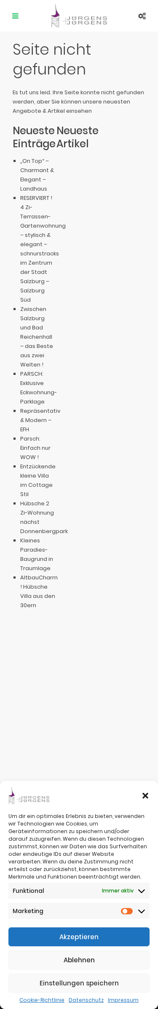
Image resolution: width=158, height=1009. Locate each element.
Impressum (123, 1000)
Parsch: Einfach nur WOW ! (35, 448)
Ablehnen (79, 960)
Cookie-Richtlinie (41, 1000)
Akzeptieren (79, 936)
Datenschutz (86, 1000)
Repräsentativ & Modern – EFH (40, 420)
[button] (145, 795)
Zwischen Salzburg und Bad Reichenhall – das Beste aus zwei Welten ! (36, 337)
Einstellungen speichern (79, 983)
